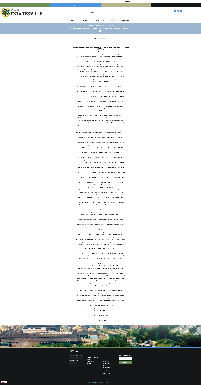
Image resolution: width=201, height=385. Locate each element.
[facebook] (175, 11)
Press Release (105, 38)
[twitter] (72, 365)
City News (100, 38)
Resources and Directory (172, 1)
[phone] (81, 365)
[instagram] (76, 365)
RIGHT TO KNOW (106, 373)
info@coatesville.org (87, 1)
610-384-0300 (127, 1)
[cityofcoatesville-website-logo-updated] (22, 7)
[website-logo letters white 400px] (75, 350)
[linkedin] (178, 11)
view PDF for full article (100, 51)
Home (89, 25)
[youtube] (181, 11)
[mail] (79, 365)
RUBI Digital (110, 382)
